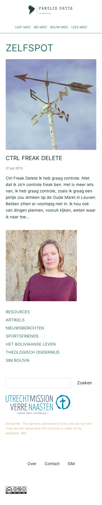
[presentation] (51, 104)
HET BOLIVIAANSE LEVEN (31, 344)
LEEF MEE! (23, 27)
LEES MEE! (79, 27)
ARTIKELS (15, 320)
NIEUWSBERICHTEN (25, 328)
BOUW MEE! (59, 27)
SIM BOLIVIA (18, 360)
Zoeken (84, 382)
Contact (52, 463)
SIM (71, 463)
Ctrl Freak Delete (34, 158)
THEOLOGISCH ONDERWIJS (33, 352)
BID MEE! (40, 27)
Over (32, 463)
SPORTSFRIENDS (22, 336)
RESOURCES (18, 312)
